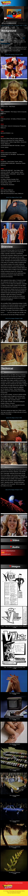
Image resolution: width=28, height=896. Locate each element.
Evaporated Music (5, 43)
